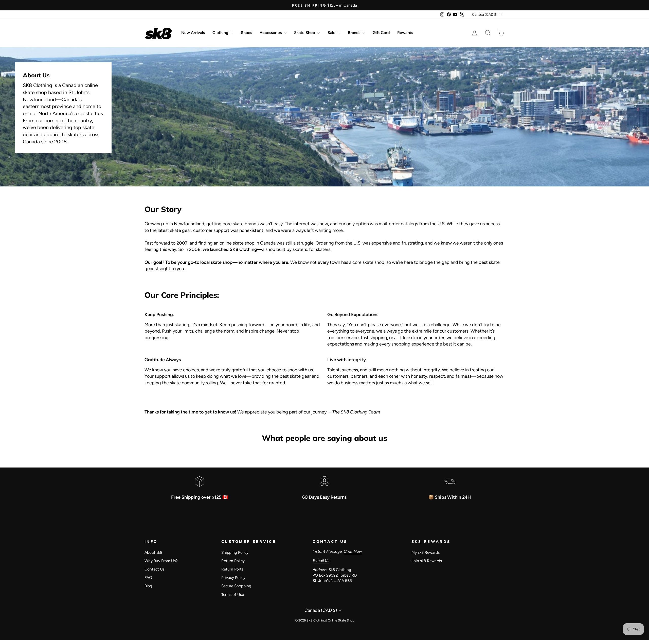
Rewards (405, 32)
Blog (148, 585)
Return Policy (233, 560)
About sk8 (153, 552)
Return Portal (232, 569)
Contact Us (155, 569)
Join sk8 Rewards (426, 560)
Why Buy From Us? (161, 560)
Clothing (220, 32)
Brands (354, 32)
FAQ (148, 577)
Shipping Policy (234, 552)
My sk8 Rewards (425, 552)
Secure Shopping (236, 585)
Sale (332, 32)
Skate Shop (305, 32)
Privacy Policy (233, 577)
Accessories (271, 32)
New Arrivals (193, 32)
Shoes (246, 32)
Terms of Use (232, 594)
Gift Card (381, 32)
